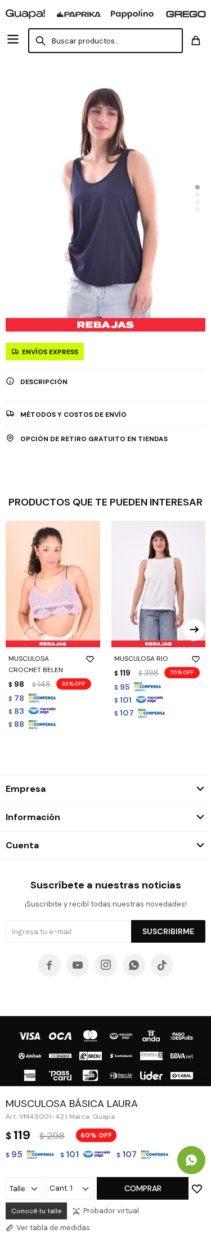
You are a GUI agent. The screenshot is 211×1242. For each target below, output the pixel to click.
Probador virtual (111, 1210)
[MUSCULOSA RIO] (158, 584)
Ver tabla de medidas (53, 1227)
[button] (197, 187)
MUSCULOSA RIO (141, 658)
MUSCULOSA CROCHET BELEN (35, 664)
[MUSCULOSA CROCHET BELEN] (53, 584)
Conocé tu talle (36, 1210)
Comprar (142, 1188)
